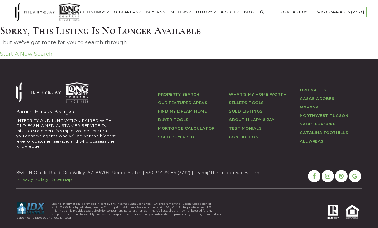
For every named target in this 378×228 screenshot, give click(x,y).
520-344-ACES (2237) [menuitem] (342, 12)
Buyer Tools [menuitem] (173, 119)
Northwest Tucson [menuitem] (324, 115)
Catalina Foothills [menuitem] (324, 132)
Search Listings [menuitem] (88, 12)
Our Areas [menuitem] (126, 12)
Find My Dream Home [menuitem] (182, 111)
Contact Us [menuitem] (294, 12)
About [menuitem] (229, 12)
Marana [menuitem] (309, 107)
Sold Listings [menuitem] (246, 111)
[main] (189, 41)
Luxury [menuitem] (205, 12)
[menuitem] (262, 12)
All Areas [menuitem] (312, 141)
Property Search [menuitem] (179, 94)
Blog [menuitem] (249, 12)
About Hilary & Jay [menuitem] (251, 119)
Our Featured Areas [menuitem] (182, 102)
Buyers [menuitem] (154, 12)
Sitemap (62, 179)
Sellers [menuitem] (179, 12)
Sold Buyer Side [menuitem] (177, 136)
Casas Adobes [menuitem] (317, 98)
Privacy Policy (32, 179)
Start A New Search (26, 54)
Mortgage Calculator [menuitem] (186, 128)
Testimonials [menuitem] (245, 128)
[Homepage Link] (47, 12)
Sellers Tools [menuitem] (246, 102)
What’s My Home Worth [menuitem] (257, 94)
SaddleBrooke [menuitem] (317, 124)
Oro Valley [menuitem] (313, 89)
